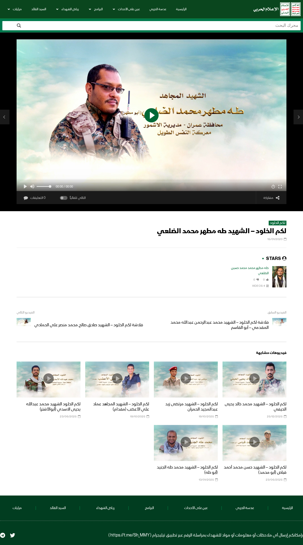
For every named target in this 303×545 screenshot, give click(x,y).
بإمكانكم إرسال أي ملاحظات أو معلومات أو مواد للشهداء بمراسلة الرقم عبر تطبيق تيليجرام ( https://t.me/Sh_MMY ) (205, 535)
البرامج (98, 9)
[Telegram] (2, 535)
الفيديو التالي (26, 312)
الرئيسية (181, 9)
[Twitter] (12, 535)
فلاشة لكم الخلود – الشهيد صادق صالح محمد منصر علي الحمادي (88, 325)
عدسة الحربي (157, 9)
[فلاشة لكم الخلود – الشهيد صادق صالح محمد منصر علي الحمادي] (4, 117)
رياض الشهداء (70, 9)
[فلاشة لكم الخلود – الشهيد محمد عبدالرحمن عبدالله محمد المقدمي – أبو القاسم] (298, 117)
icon (254, 378)
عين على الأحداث (129, 9)
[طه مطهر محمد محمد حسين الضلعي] (279, 276)
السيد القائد (38, 9)
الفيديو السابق (276, 312)
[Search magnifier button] (19, 25)
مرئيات (17, 9)
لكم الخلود (277, 223)
